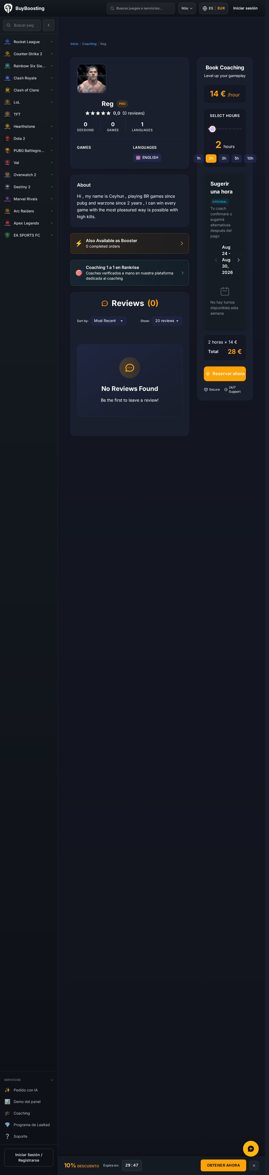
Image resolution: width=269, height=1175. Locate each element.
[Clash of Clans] (52, 90)
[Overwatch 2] (52, 175)
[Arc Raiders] (52, 211)
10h (250, 158)
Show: (145, 321)
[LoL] (52, 102)
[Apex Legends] (52, 223)
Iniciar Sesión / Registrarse (28, 1158)
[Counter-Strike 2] (52, 54)
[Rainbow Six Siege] (52, 66)
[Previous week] (216, 260)
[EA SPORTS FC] (52, 235)
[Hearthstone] (52, 126)
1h (198, 158)
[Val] (52, 162)
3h (224, 158)
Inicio (74, 44)
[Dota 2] (52, 138)
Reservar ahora (229, 373)
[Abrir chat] (251, 1149)
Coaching (89, 44)
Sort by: (83, 321)
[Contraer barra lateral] (48, 25)
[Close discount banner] (254, 1165)
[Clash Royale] (52, 78)
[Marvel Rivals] (52, 199)
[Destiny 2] (52, 187)
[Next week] (238, 260)
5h (237, 158)
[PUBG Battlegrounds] (52, 150)
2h (211, 158)
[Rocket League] (52, 42)
